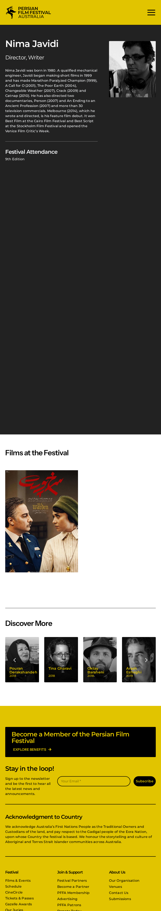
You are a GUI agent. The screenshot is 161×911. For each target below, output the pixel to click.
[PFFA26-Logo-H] (28, 7)
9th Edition (15, 159)
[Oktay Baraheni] (100, 659)
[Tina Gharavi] (61, 659)
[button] (15, 659)
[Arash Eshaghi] (139, 659)
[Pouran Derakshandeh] (22, 659)
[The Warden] (41, 521)
